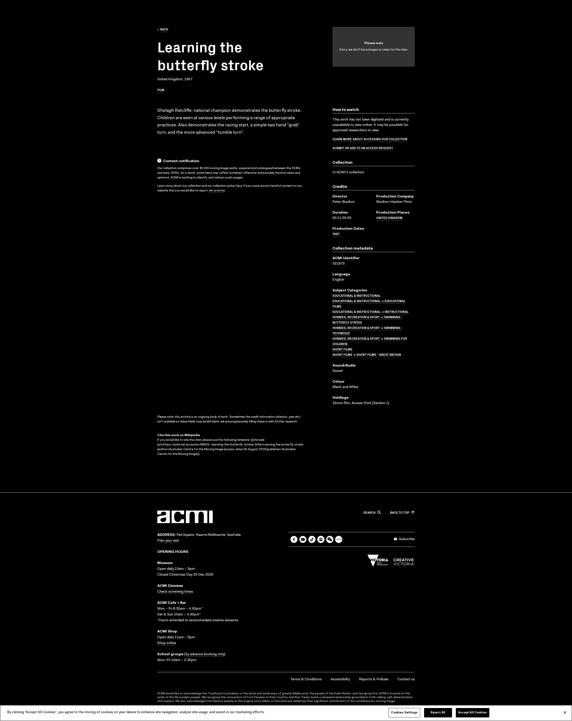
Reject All (438, 712)
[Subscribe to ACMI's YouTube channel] (303, 539)
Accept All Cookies (472, 712)
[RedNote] (338, 539)
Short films (342, 349)
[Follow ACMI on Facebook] (294, 539)
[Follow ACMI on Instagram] (320, 539)
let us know (217, 190)
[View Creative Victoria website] (390, 562)
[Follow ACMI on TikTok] (311, 539)
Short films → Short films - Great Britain (366, 354)
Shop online (166, 643)
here (239, 186)
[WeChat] (329, 539)
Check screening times (175, 592)
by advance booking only (204, 654)
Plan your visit (168, 541)
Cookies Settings (404, 712)
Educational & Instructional (356, 295)
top (399, 513)
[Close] (565, 712)
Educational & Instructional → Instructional (370, 311)
